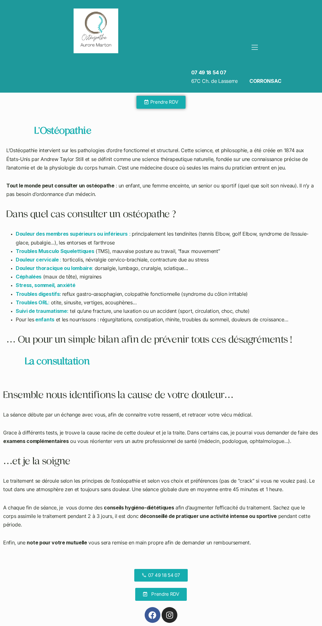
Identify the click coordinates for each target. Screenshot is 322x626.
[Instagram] (169, 615)
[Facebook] (152, 615)
